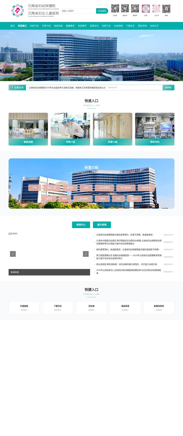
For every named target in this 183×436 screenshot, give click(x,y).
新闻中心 (81, 225)
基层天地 (142, 26)
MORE (168, 87)
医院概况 (22, 26)
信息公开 (154, 26)
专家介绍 (46, 26)
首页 (12, 26)
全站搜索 (102, 11)
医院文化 (94, 26)
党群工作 (106, 26)
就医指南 (58, 26)
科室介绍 (34, 26)
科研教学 (82, 26)
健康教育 (70, 26)
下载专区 (130, 26)
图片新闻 (102, 225)
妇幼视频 (118, 26)
